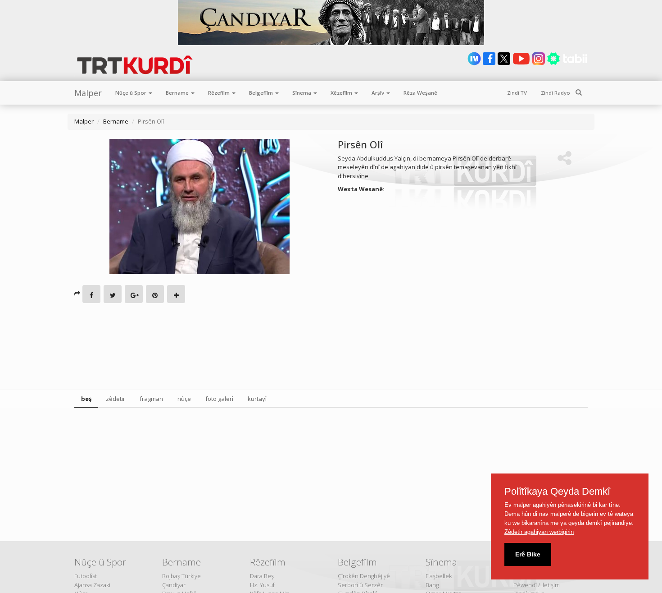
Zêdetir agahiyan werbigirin (539, 532)
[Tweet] (113, 294)
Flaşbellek (439, 576)
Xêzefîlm (342, 92)
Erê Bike (527, 554)
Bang (432, 585)
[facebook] (489, 63)
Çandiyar (174, 585)
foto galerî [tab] (219, 399)
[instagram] (539, 63)
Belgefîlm (261, 92)
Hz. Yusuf (262, 585)
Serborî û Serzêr (360, 585)
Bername (178, 92)
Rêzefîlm (219, 92)
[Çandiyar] (331, 22)
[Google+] (134, 294)
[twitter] (504, 63)
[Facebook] (91, 294)
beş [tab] (86, 399)
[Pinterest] (155, 294)
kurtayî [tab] (257, 399)
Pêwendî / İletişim (536, 585)
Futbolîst (85, 576)
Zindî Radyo (555, 92)
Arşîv (378, 92)
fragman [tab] (151, 399)
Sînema (302, 92)
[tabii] (567, 63)
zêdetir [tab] (115, 399)
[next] (474, 63)
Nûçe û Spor (131, 92)
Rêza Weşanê (420, 92)
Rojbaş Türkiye (181, 576)
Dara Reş (262, 576)
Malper (88, 92)
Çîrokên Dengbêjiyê (364, 576)
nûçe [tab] (184, 399)
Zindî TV (517, 92)
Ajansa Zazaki (92, 585)
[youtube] (522, 63)
